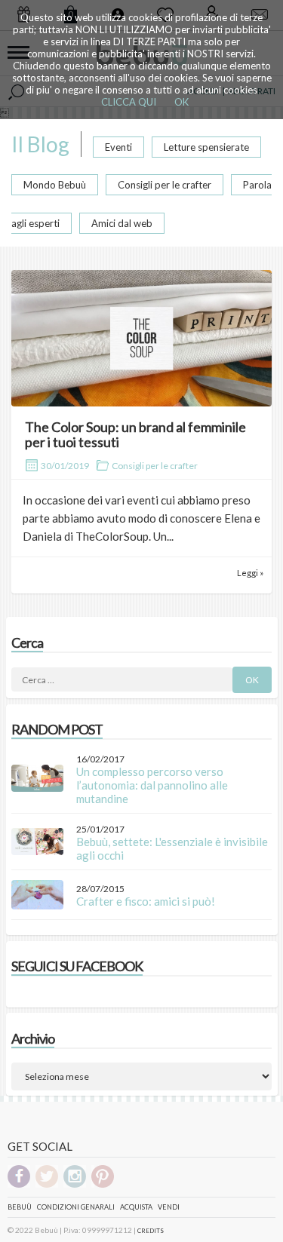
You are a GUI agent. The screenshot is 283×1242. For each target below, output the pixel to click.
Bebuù (20, 1207)
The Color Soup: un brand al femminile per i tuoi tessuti (135, 434)
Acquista (136, 1207)
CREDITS (150, 1230)
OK (181, 102)
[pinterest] (102, 1185)
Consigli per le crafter (164, 185)
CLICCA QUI (128, 102)
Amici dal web (121, 223)
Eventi (118, 147)
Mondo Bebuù (54, 185)
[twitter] (46, 1185)
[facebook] (19, 1185)
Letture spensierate (206, 147)
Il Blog (40, 144)
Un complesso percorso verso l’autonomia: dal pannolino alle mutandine (152, 785)
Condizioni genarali (76, 1207)
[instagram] (74, 1185)
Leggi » (250, 573)
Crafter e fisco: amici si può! (145, 901)
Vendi (169, 1207)
